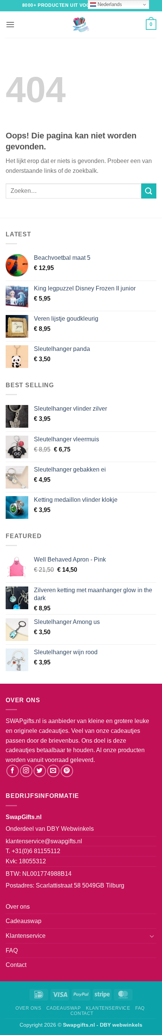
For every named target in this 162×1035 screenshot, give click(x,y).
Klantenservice (26, 936)
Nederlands (109, 4)
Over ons (18, 906)
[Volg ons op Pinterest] (67, 771)
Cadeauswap (23, 921)
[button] (10, 24)
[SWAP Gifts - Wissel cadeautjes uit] (81, 24)
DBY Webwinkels (70, 829)
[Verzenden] (148, 190)
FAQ (12, 950)
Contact (16, 965)
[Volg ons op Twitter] (40, 771)
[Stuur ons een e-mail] (53, 771)
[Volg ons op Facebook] (12, 771)
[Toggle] (151, 935)
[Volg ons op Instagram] (26, 771)
